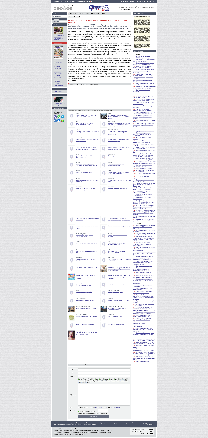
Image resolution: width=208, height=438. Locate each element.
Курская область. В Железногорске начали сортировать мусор (85, 284)
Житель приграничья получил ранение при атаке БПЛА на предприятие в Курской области (143, 258)
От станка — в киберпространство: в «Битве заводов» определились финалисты (144, 253)
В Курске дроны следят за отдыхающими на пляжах (142, 273)
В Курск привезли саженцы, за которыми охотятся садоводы (59, 37)
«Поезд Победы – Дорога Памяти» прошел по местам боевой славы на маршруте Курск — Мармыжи (144, 155)
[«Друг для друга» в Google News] (70, 8)
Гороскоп (56, 80)
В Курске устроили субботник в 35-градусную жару (143, 170)
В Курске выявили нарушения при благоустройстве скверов (144, 60)
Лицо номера (57, 77)
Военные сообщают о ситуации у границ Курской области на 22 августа (143, 220)
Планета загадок (58, 69)
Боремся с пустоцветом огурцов (85, 324)
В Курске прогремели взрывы (144, 266)
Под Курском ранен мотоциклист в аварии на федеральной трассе (144, 312)
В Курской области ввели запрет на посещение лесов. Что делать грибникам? (143, 71)
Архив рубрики (73, 110)
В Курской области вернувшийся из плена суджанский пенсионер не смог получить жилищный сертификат (144, 353)
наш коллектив (140, 1)
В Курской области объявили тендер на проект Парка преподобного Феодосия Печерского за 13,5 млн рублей (143, 239)
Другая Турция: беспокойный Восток (86, 308)
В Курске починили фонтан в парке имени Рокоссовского (144, 148)
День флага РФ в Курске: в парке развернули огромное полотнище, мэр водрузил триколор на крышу (143, 202)
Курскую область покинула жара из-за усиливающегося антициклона (143, 63)
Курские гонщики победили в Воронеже (87, 243)
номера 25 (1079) (95, 110)
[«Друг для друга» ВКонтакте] (55, 8)
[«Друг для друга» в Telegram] (61, 8)
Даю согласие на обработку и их (99, 407)
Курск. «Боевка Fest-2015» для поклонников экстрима (116, 243)
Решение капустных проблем (116, 324)
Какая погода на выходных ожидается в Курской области (142, 319)
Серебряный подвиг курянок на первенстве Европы (84, 235)
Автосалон (57, 66)
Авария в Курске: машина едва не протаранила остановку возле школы (144, 339)
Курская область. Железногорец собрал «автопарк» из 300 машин (119, 148)
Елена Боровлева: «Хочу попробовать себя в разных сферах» (86, 333)
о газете (121, 1)
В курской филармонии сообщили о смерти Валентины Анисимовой (144, 276)
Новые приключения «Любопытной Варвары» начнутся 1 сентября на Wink (144, 162)
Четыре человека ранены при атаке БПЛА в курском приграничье (143, 57)
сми (153, 1)
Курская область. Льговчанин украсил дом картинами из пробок (118, 172)
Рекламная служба (59, 108)
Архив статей (58, 91)
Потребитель (57, 68)
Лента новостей (138, 51)
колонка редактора (130, 1)
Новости (103, 13)
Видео (55, 24)
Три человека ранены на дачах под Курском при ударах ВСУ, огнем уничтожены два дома (144, 263)
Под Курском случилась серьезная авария (141, 177)
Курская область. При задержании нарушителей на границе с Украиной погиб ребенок (118, 133)
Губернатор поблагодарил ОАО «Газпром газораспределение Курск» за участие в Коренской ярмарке (119, 269)
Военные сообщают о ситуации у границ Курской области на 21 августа (143, 333)
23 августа (138, 93)
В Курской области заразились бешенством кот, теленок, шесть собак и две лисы (144, 330)
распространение (115, 407)
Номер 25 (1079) (95, 13)
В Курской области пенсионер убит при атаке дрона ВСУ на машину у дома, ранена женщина (144, 227)
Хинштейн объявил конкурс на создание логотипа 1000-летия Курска (143, 343)
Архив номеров (58, 85)
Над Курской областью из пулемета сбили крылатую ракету (142, 109)
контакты (148, 1)
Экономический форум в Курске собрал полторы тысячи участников (87, 115)
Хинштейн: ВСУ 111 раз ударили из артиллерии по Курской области (144, 87)
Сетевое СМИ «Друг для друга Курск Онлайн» (67, 428)
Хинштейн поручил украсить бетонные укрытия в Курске (142, 67)
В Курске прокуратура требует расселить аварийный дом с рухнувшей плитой (144, 358)
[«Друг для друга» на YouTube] (67, 8)
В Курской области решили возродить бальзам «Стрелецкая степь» (142, 80)
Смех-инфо (57, 81)
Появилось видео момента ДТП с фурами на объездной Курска (144, 100)
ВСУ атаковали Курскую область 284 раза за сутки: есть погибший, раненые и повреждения (144, 207)
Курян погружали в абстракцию (84, 172)
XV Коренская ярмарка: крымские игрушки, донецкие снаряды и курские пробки (118, 116)
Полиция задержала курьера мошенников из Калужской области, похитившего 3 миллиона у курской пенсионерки (143, 281)
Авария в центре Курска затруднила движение (141, 191)
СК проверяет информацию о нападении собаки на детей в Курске (143, 349)
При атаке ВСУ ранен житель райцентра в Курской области (142, 141)
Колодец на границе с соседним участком (119, 283)
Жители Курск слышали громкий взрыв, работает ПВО (143, 180)
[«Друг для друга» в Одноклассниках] (58, 8)
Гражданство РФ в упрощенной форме (118, 300)
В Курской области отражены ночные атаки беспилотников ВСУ (142, 316)
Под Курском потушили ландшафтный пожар (141, 322)
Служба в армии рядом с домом (85, 300)
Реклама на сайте (139, 13)
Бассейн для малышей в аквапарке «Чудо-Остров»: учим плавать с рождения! (85, 277)
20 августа (138, 336)
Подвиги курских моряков (115, 156)
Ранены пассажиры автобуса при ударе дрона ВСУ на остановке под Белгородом (144, 184)
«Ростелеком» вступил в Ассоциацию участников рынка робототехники (141, 244)
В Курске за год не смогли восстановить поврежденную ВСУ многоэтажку (142, 134)
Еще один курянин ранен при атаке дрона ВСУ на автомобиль (144, 234)
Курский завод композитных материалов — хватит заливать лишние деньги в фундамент (119, 277)
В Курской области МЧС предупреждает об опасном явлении (143, 362)
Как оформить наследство (115, 292)
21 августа (138, 223)
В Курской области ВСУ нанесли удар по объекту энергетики (143, 84)
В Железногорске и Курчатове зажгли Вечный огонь (143, 96)
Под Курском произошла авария (145, 131)
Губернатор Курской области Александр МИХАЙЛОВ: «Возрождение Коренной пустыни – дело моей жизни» (119, 125)
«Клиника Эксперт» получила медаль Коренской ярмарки (118, 309)
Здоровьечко (57, 72)
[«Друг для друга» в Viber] (55, 117)
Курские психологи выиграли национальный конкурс (116, 164)
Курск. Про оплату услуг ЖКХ (84, 292)
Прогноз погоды (58, 83)
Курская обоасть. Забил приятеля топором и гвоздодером (85, 189)
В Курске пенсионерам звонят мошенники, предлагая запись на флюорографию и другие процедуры (143, 269)
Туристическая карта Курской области (86, 267)
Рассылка (56, 19)
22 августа (138, 128)
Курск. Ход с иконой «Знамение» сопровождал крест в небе (85, 124)
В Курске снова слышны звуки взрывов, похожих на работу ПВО (143, 159)
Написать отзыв (93, 84)
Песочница (57, 75)
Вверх (71, 84)
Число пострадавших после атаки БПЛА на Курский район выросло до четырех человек (144, 249)
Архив (81, 13)
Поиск (55, 13)
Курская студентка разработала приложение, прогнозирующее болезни (86, 164)
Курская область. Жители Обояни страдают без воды (85, 156)
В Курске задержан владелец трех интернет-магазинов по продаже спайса (119, 219)
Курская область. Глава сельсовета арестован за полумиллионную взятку (86, 148)
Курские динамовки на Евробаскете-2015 (119, 226)
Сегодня (138, 54)
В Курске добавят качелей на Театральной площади (142, 165)
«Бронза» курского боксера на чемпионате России (116, 251)
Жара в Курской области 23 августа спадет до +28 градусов (142, 188)
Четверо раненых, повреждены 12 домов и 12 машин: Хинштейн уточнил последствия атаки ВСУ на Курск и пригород (144, 212)
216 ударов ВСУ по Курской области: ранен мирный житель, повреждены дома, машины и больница (144, 309)
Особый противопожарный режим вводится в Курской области (144, 174)
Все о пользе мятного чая (115, 316)
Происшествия (58, 62)
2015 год (86, 13)
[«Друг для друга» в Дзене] (64, 8)
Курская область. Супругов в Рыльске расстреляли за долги (118, 140)
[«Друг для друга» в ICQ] (62, 121)
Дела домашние (58, 73)
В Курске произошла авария (144, 168)
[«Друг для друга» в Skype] (59, 121)
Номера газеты (73, 13)
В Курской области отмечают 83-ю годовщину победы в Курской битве (144, 113)
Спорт (55, 64)
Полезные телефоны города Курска (59, 104)
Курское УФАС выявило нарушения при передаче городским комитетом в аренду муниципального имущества (143, 297)
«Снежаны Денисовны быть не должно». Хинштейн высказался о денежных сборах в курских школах (143, 75)
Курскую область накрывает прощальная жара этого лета (142, 292)
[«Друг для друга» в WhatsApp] (59, 117)
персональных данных (101, 407)
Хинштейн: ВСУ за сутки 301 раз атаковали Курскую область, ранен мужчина (143, 125)
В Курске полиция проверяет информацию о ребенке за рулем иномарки (142, 117)
